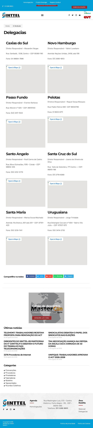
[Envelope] (79, 15)
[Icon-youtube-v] (14, 409)
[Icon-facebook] (69, 15)
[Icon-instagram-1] (76, 15)
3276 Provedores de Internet (17, 355)
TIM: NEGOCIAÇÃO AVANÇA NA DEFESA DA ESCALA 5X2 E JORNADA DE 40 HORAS (67, 343)
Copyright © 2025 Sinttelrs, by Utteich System (8, 423)
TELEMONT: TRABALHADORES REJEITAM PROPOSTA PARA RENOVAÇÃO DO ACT (24, 333)
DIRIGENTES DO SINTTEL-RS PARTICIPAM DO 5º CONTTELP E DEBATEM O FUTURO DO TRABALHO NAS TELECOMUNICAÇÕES (24, 345)
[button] (42, 15)
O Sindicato (17, 26)
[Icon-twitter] (72, 15)
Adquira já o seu (41, 318)
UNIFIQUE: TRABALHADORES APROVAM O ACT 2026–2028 (68, 356)
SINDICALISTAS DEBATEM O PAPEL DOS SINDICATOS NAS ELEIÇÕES (67, 333)
